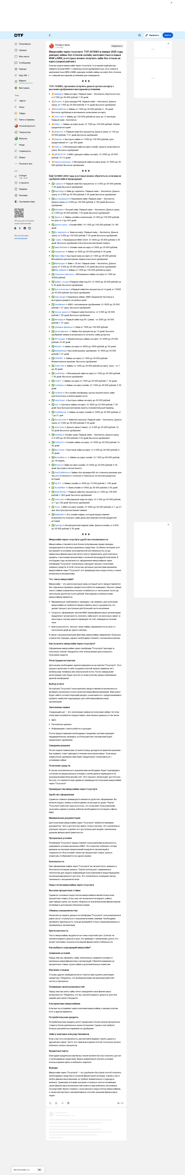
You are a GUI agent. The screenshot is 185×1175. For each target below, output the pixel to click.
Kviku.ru (57, 147)
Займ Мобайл (60, 247)
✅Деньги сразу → (60, 224)
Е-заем (57, 239)
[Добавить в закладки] (56, 1103)
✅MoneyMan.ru (59, 457)
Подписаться (117, 46)
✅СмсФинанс (58, 304)
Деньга (58, 217)
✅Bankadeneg (58, 350)
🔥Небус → (57, 124)
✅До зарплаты (59, 232)
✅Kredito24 (57, 442)
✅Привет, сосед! (59, 282)
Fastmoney (59, 400)
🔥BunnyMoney (58, 109)
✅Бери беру (57, 191)
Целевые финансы (63, 327)
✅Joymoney (57, 427)
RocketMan (59, 487)
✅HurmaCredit (58, 419)
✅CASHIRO (57, 358)
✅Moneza (56, 465)
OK (39, 1170)
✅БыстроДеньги (60, 198)
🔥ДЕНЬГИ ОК (58, 154)
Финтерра (58, 319)
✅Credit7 (56, 381)
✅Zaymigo (57, 525)
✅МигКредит (58, 263)
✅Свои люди (58, 297)
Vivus (57, 507)
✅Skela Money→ (59, 492)
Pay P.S (57, 483)
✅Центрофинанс (60, 331)
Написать (154, 35)
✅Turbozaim (57, 499)
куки (28, 1170)
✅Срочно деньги (60, 312)
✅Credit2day (58, 373)
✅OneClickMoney (60, 472)
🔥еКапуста (57, 131)
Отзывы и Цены (62, 45)
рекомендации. (21, 238)
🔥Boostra (56, 101)
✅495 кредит (58, 339)
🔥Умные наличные (61, 162)
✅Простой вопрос (60, 289)
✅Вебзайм (57, 209)
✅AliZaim (56, 346)
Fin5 (56, 404)
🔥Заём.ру (56, 139)
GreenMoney (60, 412)
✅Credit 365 (57, 366)
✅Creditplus (57, 385)
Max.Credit (59, 450)
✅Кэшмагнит (58, 251)
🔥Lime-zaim (57, 116)
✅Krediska (56, 434)
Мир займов (60, 270)
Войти (168, 35)
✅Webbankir (57, 514)
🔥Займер (56, 94)
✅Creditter (57, 392)
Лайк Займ (59, 256)
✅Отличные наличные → (63, 274)
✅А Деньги (57, 183)
